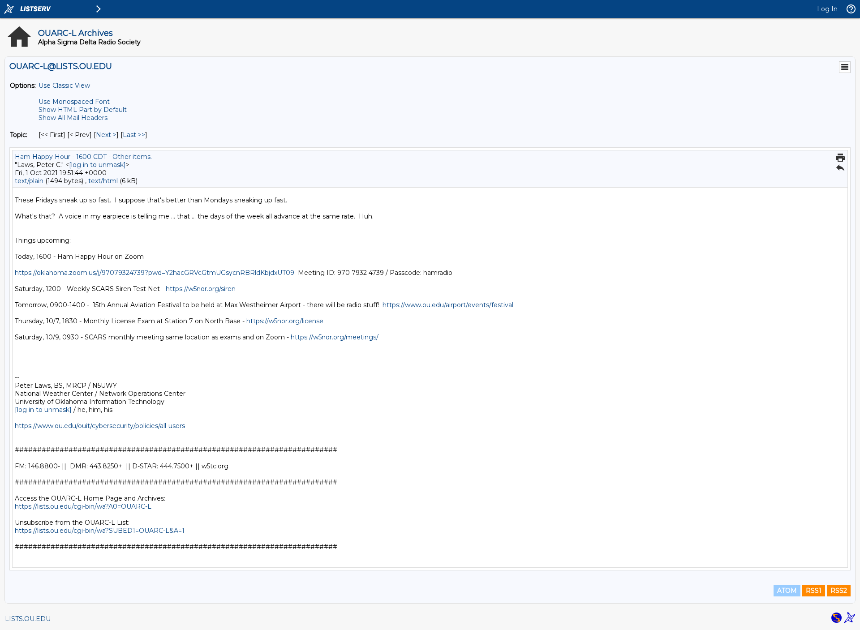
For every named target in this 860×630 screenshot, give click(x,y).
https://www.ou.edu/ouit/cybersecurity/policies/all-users (100, 426)
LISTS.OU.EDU (28, 619)
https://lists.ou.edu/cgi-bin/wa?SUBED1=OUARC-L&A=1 (100, 531)
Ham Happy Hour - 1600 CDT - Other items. (83, 157)
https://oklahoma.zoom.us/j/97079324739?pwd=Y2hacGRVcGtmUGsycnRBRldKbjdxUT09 (154, 273)
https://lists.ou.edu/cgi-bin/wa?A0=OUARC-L (83, 506)
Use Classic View (64, 85)
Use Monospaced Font (74, 102)
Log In (827, 9)
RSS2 (838, 591)
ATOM (787, 591)
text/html (103, 181)
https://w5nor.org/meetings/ (334, 337)
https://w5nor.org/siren (201, 289)
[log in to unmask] (97, 165)
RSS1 (813, 591)
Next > (106, 135)
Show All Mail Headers (73, 118)
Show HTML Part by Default (83, 110)
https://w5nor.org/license (284, 321)
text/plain (29, 181)
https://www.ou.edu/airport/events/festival (448, 305)
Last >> (134, 135)
